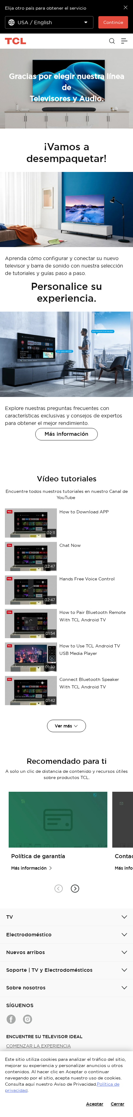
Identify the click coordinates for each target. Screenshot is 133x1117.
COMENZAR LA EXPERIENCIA (38, 1046)
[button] (75, 888)
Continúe (113, 22)
